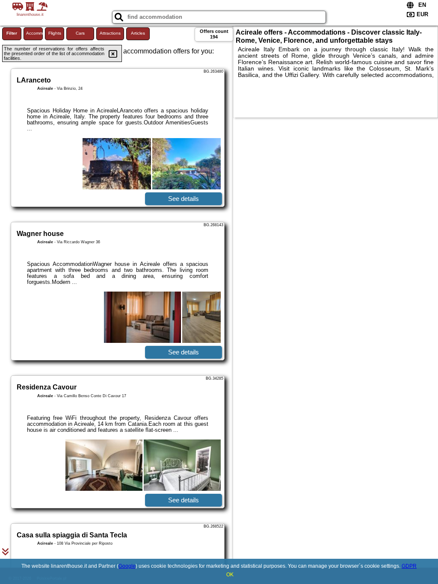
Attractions (110, 33)
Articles (138, 33)
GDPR (409, 566)
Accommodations (34, 33)
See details (183, 198)
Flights (54, 33)
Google (127, 566)
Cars (80, 33)
